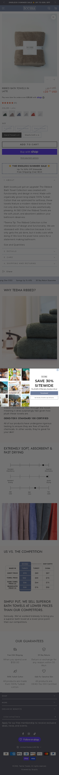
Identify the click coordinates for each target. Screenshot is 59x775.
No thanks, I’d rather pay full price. (44, 397)
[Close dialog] (58, 370)
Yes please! (44, 393)
